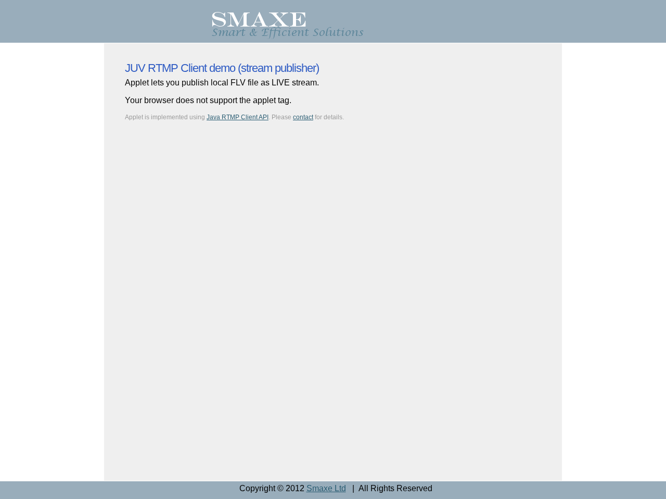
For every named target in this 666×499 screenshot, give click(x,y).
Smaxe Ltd (326, 488)
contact (303, 117)
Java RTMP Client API (237, 117)
